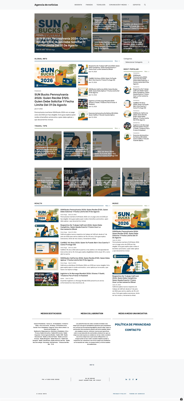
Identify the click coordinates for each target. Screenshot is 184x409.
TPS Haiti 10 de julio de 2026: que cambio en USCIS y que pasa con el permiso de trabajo (135, 184)
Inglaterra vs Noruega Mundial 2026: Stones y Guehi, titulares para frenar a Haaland (135, 45)
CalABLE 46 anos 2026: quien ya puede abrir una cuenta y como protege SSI (135, 26)
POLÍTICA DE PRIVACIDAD (133, 324)
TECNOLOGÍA (101, 5)
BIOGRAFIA (78, 5)
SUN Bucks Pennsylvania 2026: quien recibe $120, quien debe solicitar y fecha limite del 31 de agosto (61, 42)
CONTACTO (133, 330)
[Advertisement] (92, 404)
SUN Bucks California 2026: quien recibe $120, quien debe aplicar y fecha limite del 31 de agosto (106, 45)
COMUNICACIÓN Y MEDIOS (118, 5)
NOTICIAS (136, 178)
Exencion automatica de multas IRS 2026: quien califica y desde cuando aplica (103, 114)
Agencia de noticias (46, 4)
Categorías (128, 59)
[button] (145, 5)
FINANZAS (89, 5)
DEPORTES (136, 5)
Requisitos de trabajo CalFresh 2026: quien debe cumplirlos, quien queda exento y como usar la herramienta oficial (105, 24)
